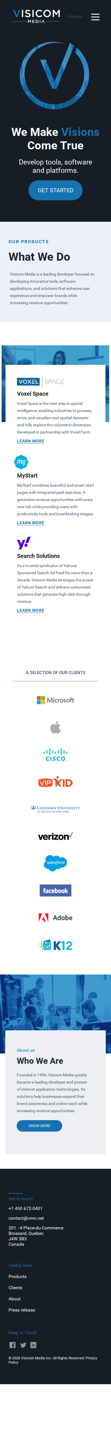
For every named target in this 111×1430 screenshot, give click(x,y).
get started (55, 190)
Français (76, 16)
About (14, 1299)
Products (17, 1276)
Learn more (30, 441)
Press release (22, 1310)
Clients (15, 1287)
